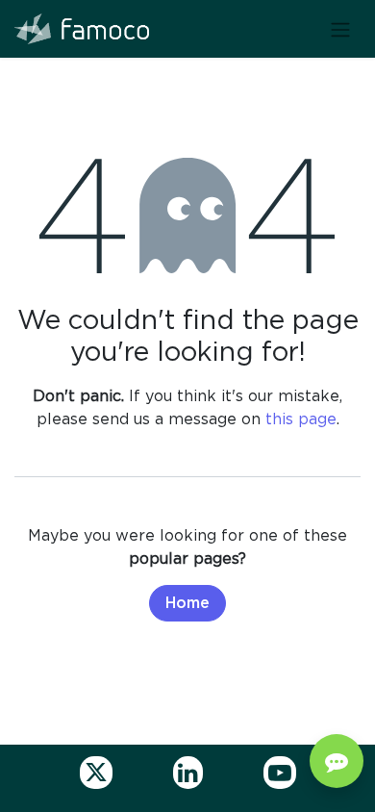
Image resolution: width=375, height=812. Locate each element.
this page (301, 418)
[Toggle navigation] (340, 29)
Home (187, 603)
